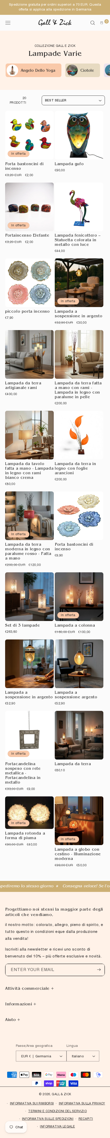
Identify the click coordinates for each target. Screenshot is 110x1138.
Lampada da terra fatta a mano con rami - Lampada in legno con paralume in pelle (78, 390)
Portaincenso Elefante (27, 236)
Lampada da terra (73, 764)
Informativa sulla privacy (82, 1103)
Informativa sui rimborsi (32, 1103)
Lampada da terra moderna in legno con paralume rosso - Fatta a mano (28, 552)
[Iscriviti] (98, 970)
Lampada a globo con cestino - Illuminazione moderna (78, 854)
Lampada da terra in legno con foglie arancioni (75, 469)
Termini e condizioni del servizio (57, 1111)
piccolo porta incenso (27, 312)
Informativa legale (57, 1126)
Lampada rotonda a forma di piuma (25, 836)
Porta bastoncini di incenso (24, 167)
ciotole (87, 71)
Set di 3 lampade (22, 626)
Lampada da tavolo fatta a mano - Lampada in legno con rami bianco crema (29, 471)
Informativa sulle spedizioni (47, 1119)
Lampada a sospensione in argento (78, 314)
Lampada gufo (69, 164)
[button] (92, 22)
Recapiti (86, 1119)
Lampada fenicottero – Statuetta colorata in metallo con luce (78, 240)
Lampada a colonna (75, 626)
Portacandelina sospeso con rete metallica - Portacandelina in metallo (23, 774)
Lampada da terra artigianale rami (23, 386)
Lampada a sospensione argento (76, 695)
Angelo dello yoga (38, 71)
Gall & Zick (61, 1094)
